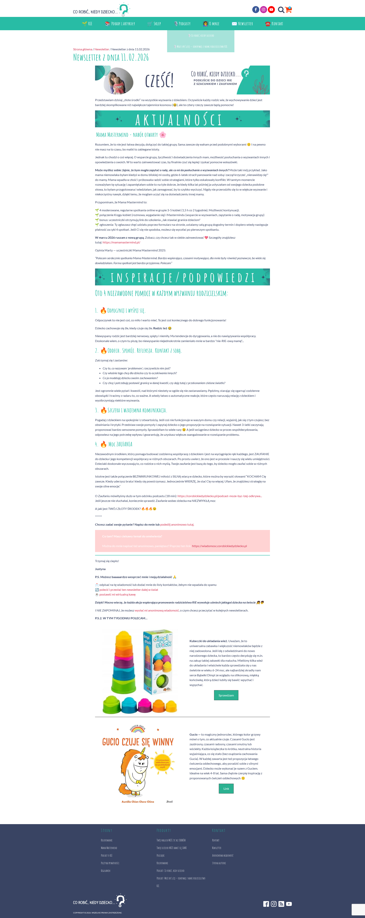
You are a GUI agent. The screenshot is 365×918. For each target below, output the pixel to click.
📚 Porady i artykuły (120, 23)
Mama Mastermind (109, 848)
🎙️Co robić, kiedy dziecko (200, 35)
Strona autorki (219, 863)
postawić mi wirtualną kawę (117, 594)
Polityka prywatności (110, 863)
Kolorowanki (106, 840)
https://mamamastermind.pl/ (121, 242)
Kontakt (215, 840)
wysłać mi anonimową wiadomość (157, 610)
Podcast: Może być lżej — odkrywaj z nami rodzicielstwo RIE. (181, 882)
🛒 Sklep (154, 23)
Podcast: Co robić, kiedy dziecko (170, 871)
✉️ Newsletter (242, 23)
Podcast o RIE (106, 855)
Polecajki (160, 855)
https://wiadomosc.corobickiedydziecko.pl (219, 546)
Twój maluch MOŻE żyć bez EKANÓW (171, 840)
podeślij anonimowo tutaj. (177, 524)
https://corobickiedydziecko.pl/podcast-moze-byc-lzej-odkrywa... (220, 496)
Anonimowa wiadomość (222, 855)
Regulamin (105, 871)
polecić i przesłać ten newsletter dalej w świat (128, 589)
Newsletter (101, 49)
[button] (226, 695)
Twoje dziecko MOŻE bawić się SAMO (172, 848)
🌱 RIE (87, 23)
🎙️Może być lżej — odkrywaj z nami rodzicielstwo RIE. (201, 46)
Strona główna (82, 49)
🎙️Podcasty (182, 23)
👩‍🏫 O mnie (211, 23)
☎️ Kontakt (274, 23)
